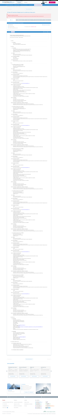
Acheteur (25, 2)
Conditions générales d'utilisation (36, 413)
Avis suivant (48, 9)
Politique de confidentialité (43, 413)
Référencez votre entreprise (18, 405)
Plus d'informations (12, 376)
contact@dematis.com (6, 405)
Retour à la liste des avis (29, 9)
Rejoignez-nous (30, 413)
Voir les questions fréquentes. (11, 391)
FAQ (28, 413)
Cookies (47, 413)
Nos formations (16, 407)
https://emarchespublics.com (25, 83)
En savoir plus (31, 392)
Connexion (52, 2)
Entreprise (19, 2)
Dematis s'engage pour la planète (51, 411)
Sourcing (25, 405)
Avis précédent (10, 9)
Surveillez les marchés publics (18, 402)
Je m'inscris (26, 392)
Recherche (50, 413)
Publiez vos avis (26, 402)
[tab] (11, 20)
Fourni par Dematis (53, 413)
